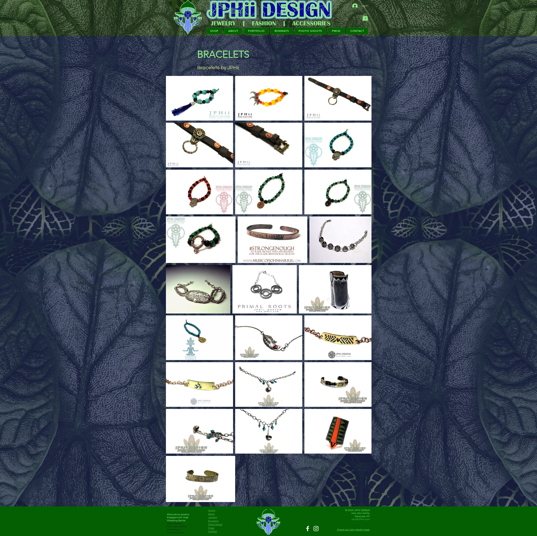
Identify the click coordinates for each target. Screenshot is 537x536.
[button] (365, 17)
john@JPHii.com (361, 519)
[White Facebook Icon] (307, 528)
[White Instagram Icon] (316, 528)
